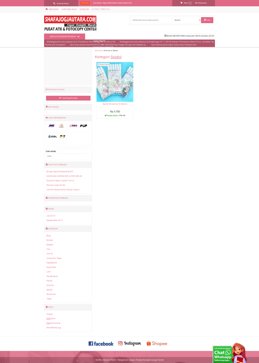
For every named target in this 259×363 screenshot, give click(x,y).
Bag (48, 236)
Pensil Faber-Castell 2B (103, 47)
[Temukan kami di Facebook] (101, 343)
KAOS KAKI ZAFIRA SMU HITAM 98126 (64, 176)
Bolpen (49, 245)
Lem (48, 272)
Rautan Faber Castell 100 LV (60, 181)
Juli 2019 (50, 216)
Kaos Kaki (51, 267)
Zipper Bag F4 (99, 41)
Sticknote (51, 294)
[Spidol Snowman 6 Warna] (115, 82)
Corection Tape (53, 258)
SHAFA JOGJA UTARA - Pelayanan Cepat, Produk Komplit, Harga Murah (129, 360)
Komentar (53, 323)
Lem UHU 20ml (99, 16)
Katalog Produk (69, 98)
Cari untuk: (51, 151)
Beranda (98, 50)
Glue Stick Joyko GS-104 (103, 35)
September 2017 (54, 220)
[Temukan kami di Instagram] (129, 343)
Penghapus (52, 276)
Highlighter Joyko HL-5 (103, 9)
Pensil (49, 281)
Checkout (202, 3)
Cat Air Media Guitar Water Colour (63, 190)
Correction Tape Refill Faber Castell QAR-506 (112, 3)
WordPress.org (53, 328)
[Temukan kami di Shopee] (158, 343)
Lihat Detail (116, 116)
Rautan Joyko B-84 (55, 185)
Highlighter (51, 263)
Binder (49, 240)
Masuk (49, 314)
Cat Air (49, 254)
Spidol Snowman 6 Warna (115, 104)
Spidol (49, 290)
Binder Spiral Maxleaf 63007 (60, 172)
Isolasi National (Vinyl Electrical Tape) (108, 22)
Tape (48, 299)
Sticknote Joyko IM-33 (102, 28)
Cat (48, 249)
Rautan (50, 285)
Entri (50, 319)
